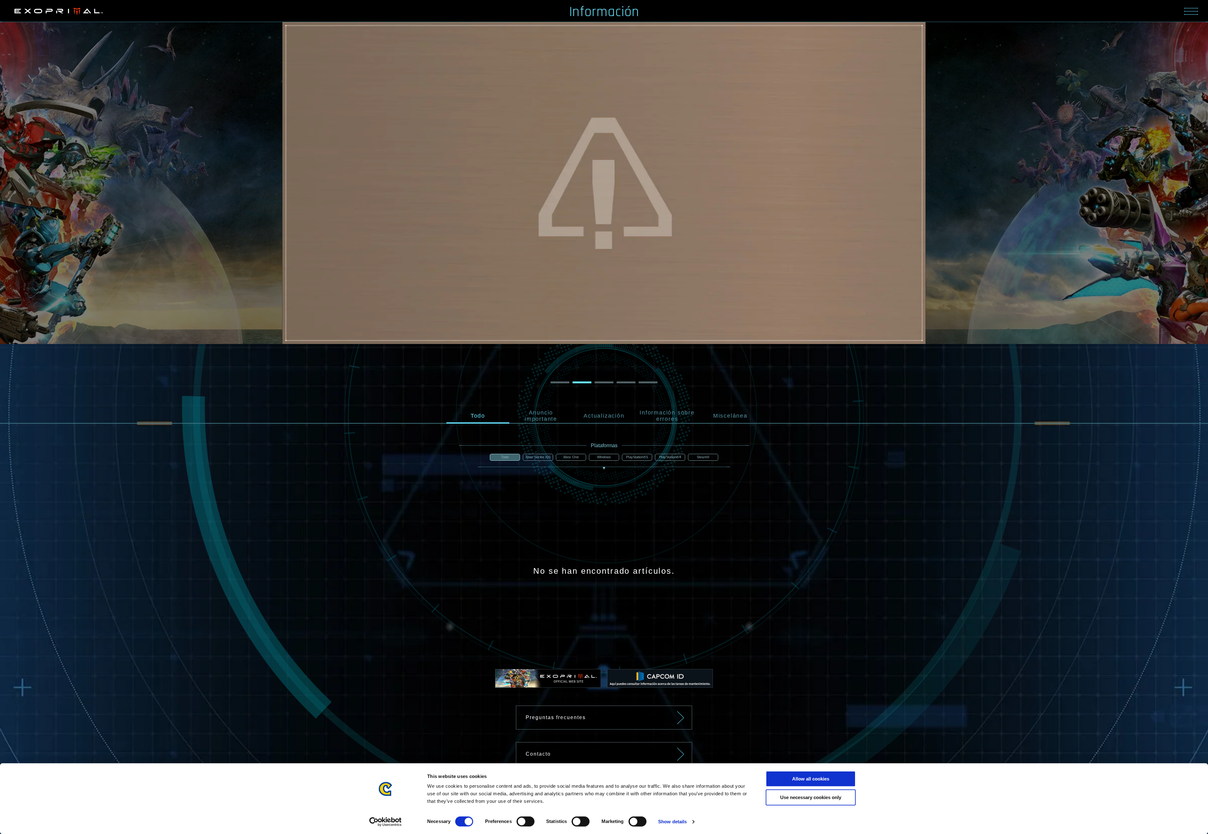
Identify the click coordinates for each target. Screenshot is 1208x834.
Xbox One (571, 457)
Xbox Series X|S (538, 457)
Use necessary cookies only (810, 797)
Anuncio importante (541, 416)
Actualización (604, 416)
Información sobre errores (667, 416)
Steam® (703, 457)
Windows (604, 457)
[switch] (525, 821)
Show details (672, 821)
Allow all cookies (810, 778)
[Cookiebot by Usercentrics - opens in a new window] (385, 821)
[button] (139, 202)
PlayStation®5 (637, 457)
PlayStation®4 (670, 457)
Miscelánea (730, 416)
